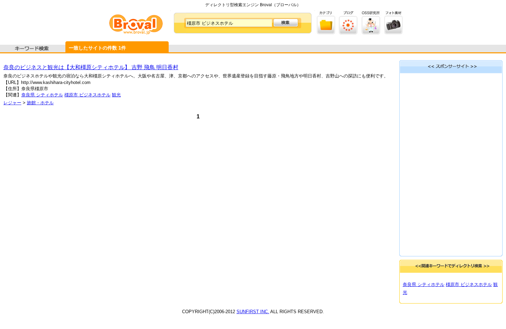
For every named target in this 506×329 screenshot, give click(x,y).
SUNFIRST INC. (252, 311)
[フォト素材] (393, 32)
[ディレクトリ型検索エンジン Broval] (136, 32)
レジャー (12, 102)
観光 (116, 94)
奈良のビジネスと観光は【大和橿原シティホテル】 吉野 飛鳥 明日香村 (90, 67)
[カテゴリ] (326, 32)
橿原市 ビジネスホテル (87, 94)
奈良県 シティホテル (42, 94)
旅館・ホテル (40, 102)
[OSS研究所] (371, 32)
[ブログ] (348, 32)
